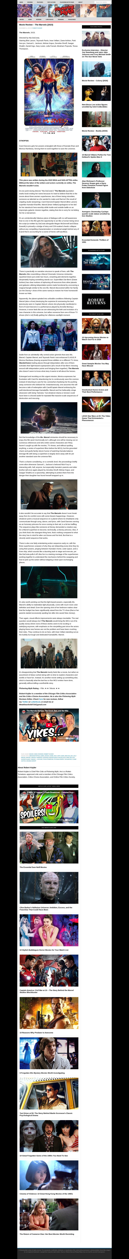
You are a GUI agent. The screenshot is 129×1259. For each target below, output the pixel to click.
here (41, 699)
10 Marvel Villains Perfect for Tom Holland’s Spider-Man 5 (96, 156)
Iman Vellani (69, 755)
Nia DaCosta (62, 757)
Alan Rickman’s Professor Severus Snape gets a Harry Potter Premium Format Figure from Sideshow (95, 184)
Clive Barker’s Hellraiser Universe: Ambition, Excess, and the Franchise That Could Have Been (46, 909)
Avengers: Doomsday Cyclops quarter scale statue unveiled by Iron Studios (96, 214)
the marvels (68, 759)
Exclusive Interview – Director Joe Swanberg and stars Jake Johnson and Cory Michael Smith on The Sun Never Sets (96, 53)
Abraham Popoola (35, 755)
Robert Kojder (49, 754)
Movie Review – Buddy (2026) (94, 131)
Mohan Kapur (53, 757)
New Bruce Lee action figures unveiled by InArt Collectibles (94, 106)
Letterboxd (35, 702)
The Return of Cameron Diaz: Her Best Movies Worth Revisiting (47, 1234)
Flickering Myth (64, 11)
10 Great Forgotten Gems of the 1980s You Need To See (44, 1156)
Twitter (25, 702)
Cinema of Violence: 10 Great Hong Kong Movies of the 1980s (46, 1194)
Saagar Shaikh (25, 759)
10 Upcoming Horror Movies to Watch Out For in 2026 (95, 338)
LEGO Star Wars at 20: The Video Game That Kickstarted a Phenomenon (96, 418)
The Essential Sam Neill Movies (33, 867)
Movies (31, 754)
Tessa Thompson (48, 759)
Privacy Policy (78, 1252)
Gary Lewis (60, 755)
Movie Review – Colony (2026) (95, 81)
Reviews (40, 754)
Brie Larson (45, 755)
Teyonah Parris (59, 759)
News (36, 754)
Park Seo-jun (70, 757)
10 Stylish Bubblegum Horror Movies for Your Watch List (44, 950)
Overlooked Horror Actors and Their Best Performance (95, 391)
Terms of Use (69, 1252)
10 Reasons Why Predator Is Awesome (36, 1033)
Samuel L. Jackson (36, 759)
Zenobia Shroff (31, 761)
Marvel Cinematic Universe (40, 757)
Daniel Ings (53, 755)
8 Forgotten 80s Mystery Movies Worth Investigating (42, 1073)
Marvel (28, 757)
